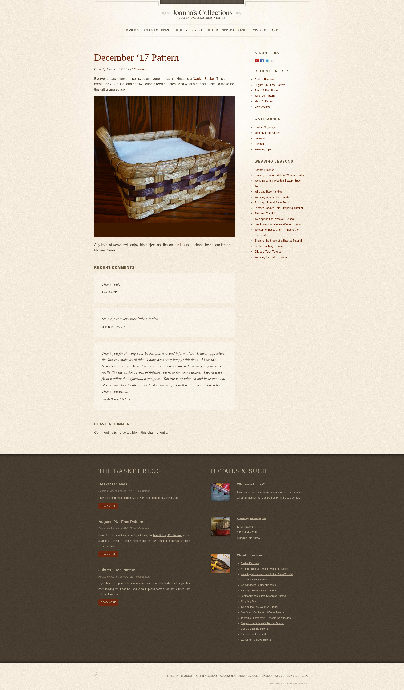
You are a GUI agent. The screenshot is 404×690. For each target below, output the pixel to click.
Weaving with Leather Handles (273, 197)
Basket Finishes (264, 79)
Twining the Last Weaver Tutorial (274, 219)
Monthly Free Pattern (267, 132)
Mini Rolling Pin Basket (167, 535)
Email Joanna (245, 526)
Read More (108, 505)
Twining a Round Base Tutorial (273, 202)
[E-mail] (272, 61)
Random (260, 143)
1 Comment (142, 490)
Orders (228, 30)
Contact (259, 30)
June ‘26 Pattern (265, 95)
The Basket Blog (129, 470)
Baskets (133, 30)
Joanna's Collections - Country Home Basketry (201, 14)
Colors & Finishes (187, 30)
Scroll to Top (96, 674)
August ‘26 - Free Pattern (270, 85)
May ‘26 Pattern (264, 101)
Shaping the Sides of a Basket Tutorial (278, 240)
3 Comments (139, 69)
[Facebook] (262, 61)
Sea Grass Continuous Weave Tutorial (278, 224)
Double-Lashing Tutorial (269, 246)
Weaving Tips (263, 149)
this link (179, 245)
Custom (212, 30)
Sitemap (172, 675)
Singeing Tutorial (265, 213)
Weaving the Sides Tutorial (271, 257)
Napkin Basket (204, 78)
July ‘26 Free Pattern (267, 90)
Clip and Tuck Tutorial (268, 251)
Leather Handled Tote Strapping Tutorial (279, 208)
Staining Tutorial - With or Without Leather (280, 175)
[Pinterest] (257, 61)
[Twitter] (267, 61)
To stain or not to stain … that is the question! (266, 617)
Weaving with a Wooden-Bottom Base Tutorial (267, 574)
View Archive (262, 106)
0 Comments (143, 576)
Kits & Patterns (156, 30)
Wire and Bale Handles (268, 191)
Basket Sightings (265, 127)
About (243, 30)
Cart (274, 30)
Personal (260, 138)
